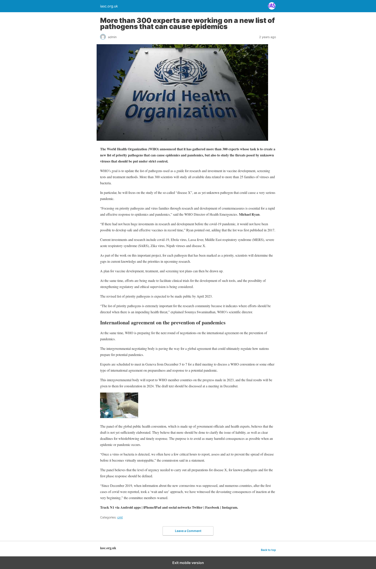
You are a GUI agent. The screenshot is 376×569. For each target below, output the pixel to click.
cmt (120, 517)
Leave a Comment (188, 531)
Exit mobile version (188, 563)
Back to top (268, 550)
